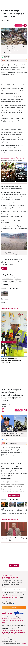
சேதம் (20, 281)
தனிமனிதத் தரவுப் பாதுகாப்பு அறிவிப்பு (10, 597)
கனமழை (18, 278)
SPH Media (23, 644)
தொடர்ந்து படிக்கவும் (14, 495)
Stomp (3, 622)
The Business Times (16, 619)
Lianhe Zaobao (5, 620)
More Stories (14, 565)
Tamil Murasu (20, 620)
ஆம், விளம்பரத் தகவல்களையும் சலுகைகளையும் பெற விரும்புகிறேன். (14, 602)
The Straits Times (6, 619)
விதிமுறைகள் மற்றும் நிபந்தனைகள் (10, 596)
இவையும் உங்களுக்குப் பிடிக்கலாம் (11, 158)
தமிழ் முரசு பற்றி (6, 630)
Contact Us (12, 637)
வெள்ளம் (13, 281)
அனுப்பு (14, 607)
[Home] (18, 613)
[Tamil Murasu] (7, 613)
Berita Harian (13, 620)
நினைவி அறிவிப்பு (13, 634)
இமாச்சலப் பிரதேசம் (7, 278)
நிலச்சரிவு (5, 281)
